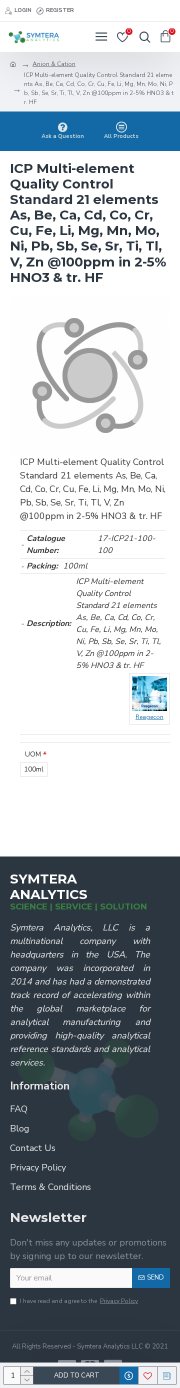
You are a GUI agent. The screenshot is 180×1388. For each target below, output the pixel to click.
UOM (33, 754)
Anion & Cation (54, 64)
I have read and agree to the (79, 1301)
